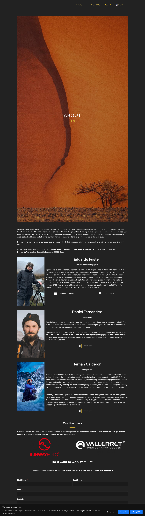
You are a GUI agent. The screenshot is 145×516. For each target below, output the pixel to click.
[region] (72, 510)
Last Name (77, 480)
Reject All (123, 512)
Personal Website (68, 293)
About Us (108, 5)
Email (19, 490)
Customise (110, 512)
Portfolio (20, 499)
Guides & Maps (96, 5)
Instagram (109, 293)
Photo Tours (80, 5)
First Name (21, 480)
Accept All (136, 512)
